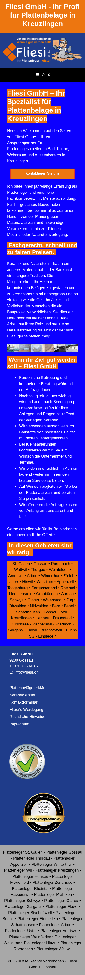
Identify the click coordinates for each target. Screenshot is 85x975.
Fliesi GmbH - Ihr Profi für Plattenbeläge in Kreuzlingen (42, 15)
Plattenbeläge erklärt (27, 687)
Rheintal (68, 588)
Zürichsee (20, 624)
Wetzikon (45, 581)
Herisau (42, 618)
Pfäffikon (63, 624)
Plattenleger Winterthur (51, 864)
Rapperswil (42, 624)
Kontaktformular (23, 702)
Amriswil (15, 576)
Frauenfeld (62, 618)
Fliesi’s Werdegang (26, 709)
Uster (13, 581)
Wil (64, 612)
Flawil (32, 630)
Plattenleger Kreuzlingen (57, 870)
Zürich (68, 576)
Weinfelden (58, 569)
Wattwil (20, 569)
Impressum (19, 724)
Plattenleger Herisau (30, 876)
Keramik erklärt (23, 695)
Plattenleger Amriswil (59, 931)
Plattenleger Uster (21, 931)
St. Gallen (21, 563)
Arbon (32, 576)
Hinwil (27, 581)
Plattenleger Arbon (55, 925)
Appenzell (65, 581)
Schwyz (17, 600)
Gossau (40, 563)
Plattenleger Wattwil (54, 949)
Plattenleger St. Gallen (22, 852)
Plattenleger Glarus (61, 900)
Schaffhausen (28, 612)
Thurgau (38, 569)
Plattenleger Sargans (23, 906)
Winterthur (50, 576)
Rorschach (60, 563)
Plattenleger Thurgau (31, 858)
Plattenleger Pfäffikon (53, 894)
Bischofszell (51, 630)
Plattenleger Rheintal (30, 888)
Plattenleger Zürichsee (52, 882)
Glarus (33, 600)
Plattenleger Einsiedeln (37, 918)
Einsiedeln (47, 636)
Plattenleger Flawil (61, 906)
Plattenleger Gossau (64, 852)
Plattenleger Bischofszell (30, 913)
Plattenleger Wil (18, 870)
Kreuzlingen (21, 618)
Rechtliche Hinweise (27, 716)
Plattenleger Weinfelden (30, 937)
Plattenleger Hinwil (40, 943)
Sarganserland (44, 588)
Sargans (15, 630)
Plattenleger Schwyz (22, 900)
